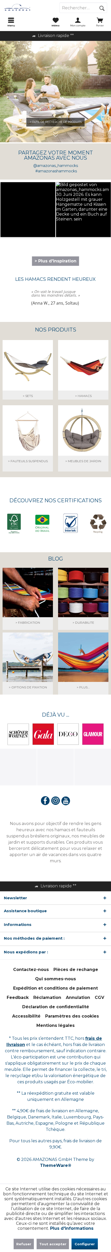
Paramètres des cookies (72, 1016)
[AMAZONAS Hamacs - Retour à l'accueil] (28, 8)
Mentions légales (55, 1025)
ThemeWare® (55, 1165)
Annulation (78, 997)
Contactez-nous (31, 969)
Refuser (23, 1244)
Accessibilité (26, 1016)
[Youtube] (66, 801)
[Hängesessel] (28, 438)
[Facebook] (45, 801)
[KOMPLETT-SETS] (28, 373)
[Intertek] (69, 523)
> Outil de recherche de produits (56, 122)
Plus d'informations (71, 1228)
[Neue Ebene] (55, 161)
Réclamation (47, 997)
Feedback (18, 997)
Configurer (85, 1244)
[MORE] (83, 665)
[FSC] (14, 524)
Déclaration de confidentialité (55, 1006)
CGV (99, 997)
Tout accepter (52, 1244)
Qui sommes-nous (55, 978)
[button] (28, 209)
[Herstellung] (28, 600)
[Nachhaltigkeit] (83, 600)
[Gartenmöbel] (83, 438)
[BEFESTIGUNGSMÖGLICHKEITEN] (28, 665)
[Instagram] (55, 801)
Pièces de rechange (75, 969)
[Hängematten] (83, 373)
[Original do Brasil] (42, 523)
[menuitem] (11, 22)
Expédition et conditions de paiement (55, 988)
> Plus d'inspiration (55, 261)
